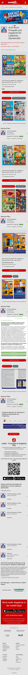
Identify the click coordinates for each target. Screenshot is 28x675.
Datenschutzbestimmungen (20, 318)
